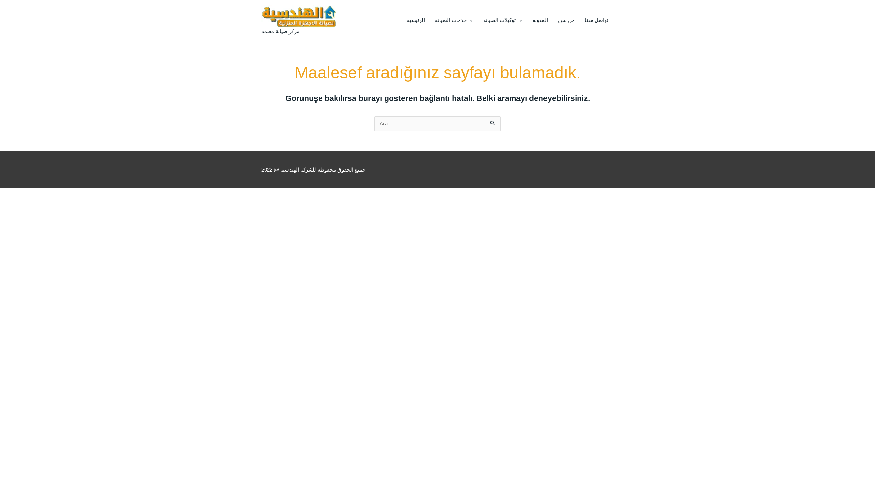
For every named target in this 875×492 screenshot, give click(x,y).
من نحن (566, 20)
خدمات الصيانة (451, 20)
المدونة (540, 20)
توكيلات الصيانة (499, 20)
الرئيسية (416, 20)
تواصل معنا (596, 20)
